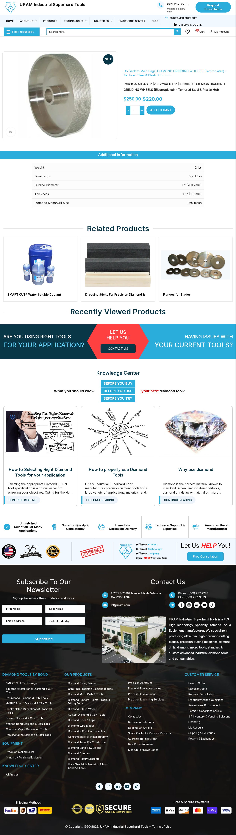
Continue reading (22, 500)
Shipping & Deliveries (201, 733)
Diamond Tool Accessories (144, 688)
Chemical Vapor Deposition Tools (26, 729)
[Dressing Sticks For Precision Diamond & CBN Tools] (118, 265)
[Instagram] (108, 786)
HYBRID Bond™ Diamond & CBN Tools (29, 703)
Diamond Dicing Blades (82, 683)
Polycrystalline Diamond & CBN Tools (28, 734)
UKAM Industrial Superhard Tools (52, 4)
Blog (155, 20)
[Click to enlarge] (10, 132)
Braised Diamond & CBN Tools (24, 718)
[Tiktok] (136, 786)
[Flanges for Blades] (195, 265)
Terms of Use (161, 826)
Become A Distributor (141, 722)
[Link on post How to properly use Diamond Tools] (118, 431)
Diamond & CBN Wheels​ (83, 709)
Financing (194, 721)
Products (50, 20)
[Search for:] (110, 31)
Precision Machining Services (146, 699)
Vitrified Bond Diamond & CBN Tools (28, 723)
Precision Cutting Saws (20, 751)
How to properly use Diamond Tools (118, 472)
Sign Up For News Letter (143, 749)
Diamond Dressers (79, 753)
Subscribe (44, 639)
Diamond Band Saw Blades (84, 747)
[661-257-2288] (160, 5)
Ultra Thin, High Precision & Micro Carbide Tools (88, 766)
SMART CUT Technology (21, 683)
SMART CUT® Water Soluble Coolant (34, 294)
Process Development (142, 694)
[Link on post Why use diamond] (195, 431)
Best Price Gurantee (140, 744)
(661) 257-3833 (196, 597)
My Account (195, 727)
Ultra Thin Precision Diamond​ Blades (90, 688)
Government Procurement (204, 705)
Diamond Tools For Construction (87, 742)
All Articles (12, 774)
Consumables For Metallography (88, 736)
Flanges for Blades (177, 294)
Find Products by (23, 31)
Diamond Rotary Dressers (83, 758)
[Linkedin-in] (118, 786)
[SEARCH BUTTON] (177, 31)
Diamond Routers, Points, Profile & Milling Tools (89, 701)
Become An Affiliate (140, 727)
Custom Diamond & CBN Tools (86, 714)
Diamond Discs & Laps (81, 720)
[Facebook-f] (99, 786)
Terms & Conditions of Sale (205, 710)
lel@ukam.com (120, 605)
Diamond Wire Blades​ (81, 725)
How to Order (196, 683)
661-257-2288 (178, 4)
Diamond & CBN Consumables (86, 731)
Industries (101, 20)
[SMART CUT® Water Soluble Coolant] (40, 265)
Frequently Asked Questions (205, 699)
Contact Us (135, 716)
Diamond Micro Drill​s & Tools (85, 694)
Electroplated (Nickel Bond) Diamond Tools (29, 710)
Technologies (74, 20)
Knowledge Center (132, 20)
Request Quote (197, 688)
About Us (26, 20)
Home (10, 20)
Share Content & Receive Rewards (149, 733)
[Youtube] (127, 786)
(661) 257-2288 (198, 593)
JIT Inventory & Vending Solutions (209, 716)
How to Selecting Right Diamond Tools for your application (40, 472)
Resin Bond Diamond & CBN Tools (27, 698)
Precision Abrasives (140, 682)
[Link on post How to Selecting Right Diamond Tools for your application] (40, 431)
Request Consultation (201, 694)
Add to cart (160, 110)
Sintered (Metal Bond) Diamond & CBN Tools (29, 690)
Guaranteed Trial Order (142, 738)
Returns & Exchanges (201, 738)
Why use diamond (195, 469)
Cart (201, 31)
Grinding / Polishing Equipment (24, 757)
